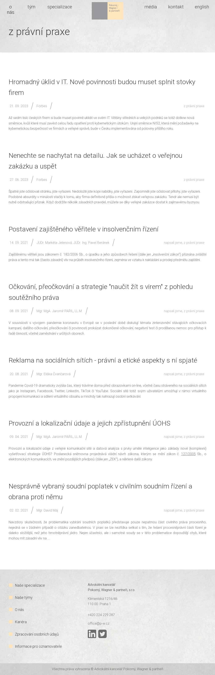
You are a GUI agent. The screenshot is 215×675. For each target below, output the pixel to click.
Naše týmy (24, 597)
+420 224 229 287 (101, 615)
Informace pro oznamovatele (38, 646)
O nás (19, 609)
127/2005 (188, 454)
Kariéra (21, 622)
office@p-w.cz (98, 623)
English (202, 6)
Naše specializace (30, 585)
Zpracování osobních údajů (37, 634)
